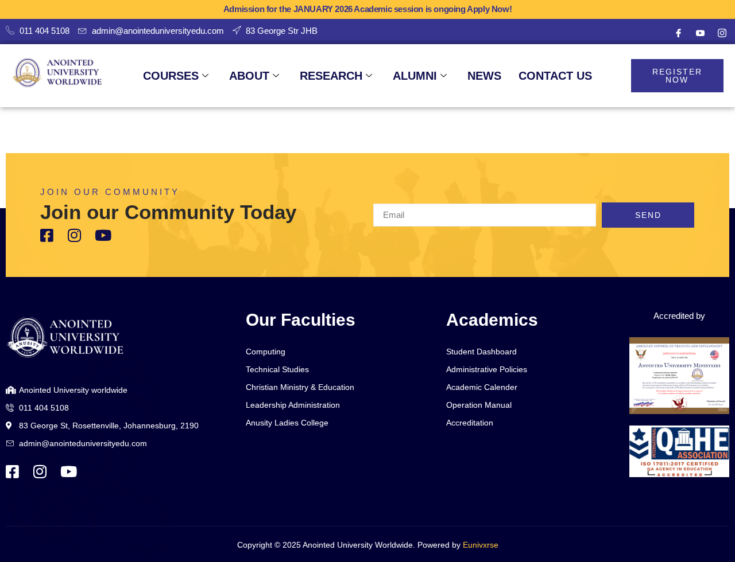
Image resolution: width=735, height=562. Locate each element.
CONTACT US (555, 75)
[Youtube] (700, 33)
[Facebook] (678, 33)
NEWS (484, 75)
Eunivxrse (480, 544)
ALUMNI (415, 75)
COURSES (171, 75)
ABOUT (249, 75)
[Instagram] (721, 33)
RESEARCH (331, 75)
